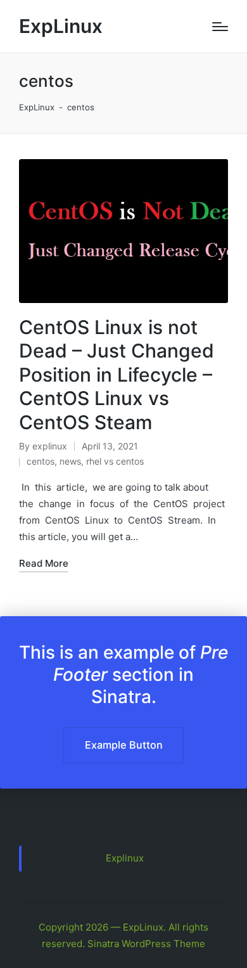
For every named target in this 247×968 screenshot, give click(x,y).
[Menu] (220, 26)
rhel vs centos (115, 461)
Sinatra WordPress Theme (146, 944)
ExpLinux (61, 26)
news (70, 461)
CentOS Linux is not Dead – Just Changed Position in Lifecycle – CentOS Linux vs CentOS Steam (116, 375)
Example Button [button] (124, 745)
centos (40, 461)
